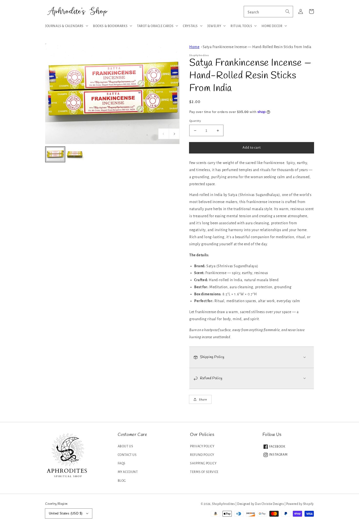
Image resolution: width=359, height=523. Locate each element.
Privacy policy (202, 446)
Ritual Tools (241, 26)
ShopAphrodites (223, 504)
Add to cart (252, 147)
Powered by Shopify (300, 504)
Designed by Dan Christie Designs (260, 504)
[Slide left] (163, 133)
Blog (122, 480)
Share (203, 399)
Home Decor (272, 26)
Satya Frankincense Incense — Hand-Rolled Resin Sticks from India (257, 47)
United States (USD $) (65, 513)
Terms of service (204, 472)
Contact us (127, 455)
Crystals (190, 26)
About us (125, 446)
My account (128, 472)
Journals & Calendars (64, 26)
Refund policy (202, 455)
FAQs (122, 463)
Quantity (195, 121)
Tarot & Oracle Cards (155, 26)
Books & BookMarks (110, 26)
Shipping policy (203, 463)
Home (194, 47)
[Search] (287, 11)
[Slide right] (174, 133)
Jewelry (214, 26)
